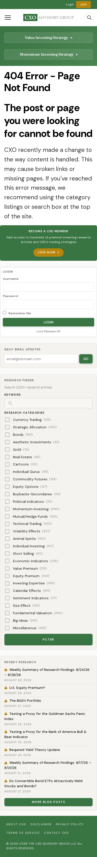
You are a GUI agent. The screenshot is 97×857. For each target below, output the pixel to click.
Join (83, 4)
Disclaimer (41, 824)
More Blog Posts (48, 802)
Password (10, 296)
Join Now (46, 252)
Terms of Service (23, 833)
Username (11, 279)
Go (85, 359)
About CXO (16, 824)
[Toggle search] (89, 17)
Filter (48, 639)
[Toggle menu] (8, 17)
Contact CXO (56, 833)
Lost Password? (48, 331)
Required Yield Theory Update (34, 750)
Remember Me (19, 313)
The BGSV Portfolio (25, 700)
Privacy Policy (70, 824)
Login (70, 4)
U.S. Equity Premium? (27, 688)
